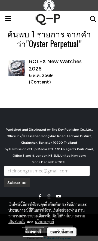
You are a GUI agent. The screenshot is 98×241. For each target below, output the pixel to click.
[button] (91, 19)
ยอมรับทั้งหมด (61, 231)
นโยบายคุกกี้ (44, 221)
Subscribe (16, 182)
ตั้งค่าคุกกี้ (33, 231)
